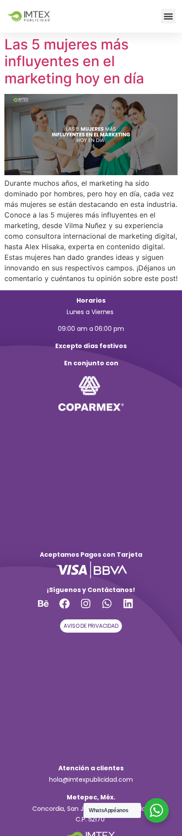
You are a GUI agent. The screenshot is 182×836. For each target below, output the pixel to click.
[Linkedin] (133, 608)
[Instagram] (91, 608)
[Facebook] (69, 608)
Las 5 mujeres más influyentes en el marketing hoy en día (74, 61)
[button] (168, 16)
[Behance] (48, 608)
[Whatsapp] (112, 608)
